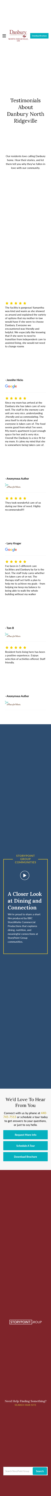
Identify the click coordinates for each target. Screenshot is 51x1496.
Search (40, 1471)
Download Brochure (39, 35)
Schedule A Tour (25, 1146)
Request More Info (25, 1135)
